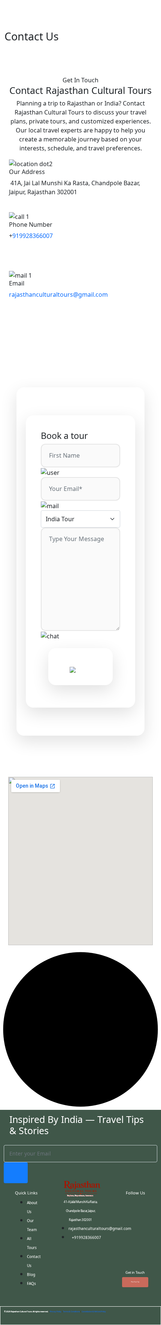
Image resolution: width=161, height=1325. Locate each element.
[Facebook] (135, 1208)
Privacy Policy (55, 1311)
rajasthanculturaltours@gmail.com (58, 294)
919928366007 (32, 236)
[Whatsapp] (135, 1249)
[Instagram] (135, 1228)
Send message (80, 662)
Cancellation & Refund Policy (94, 1311)
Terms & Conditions (71, 1311)
